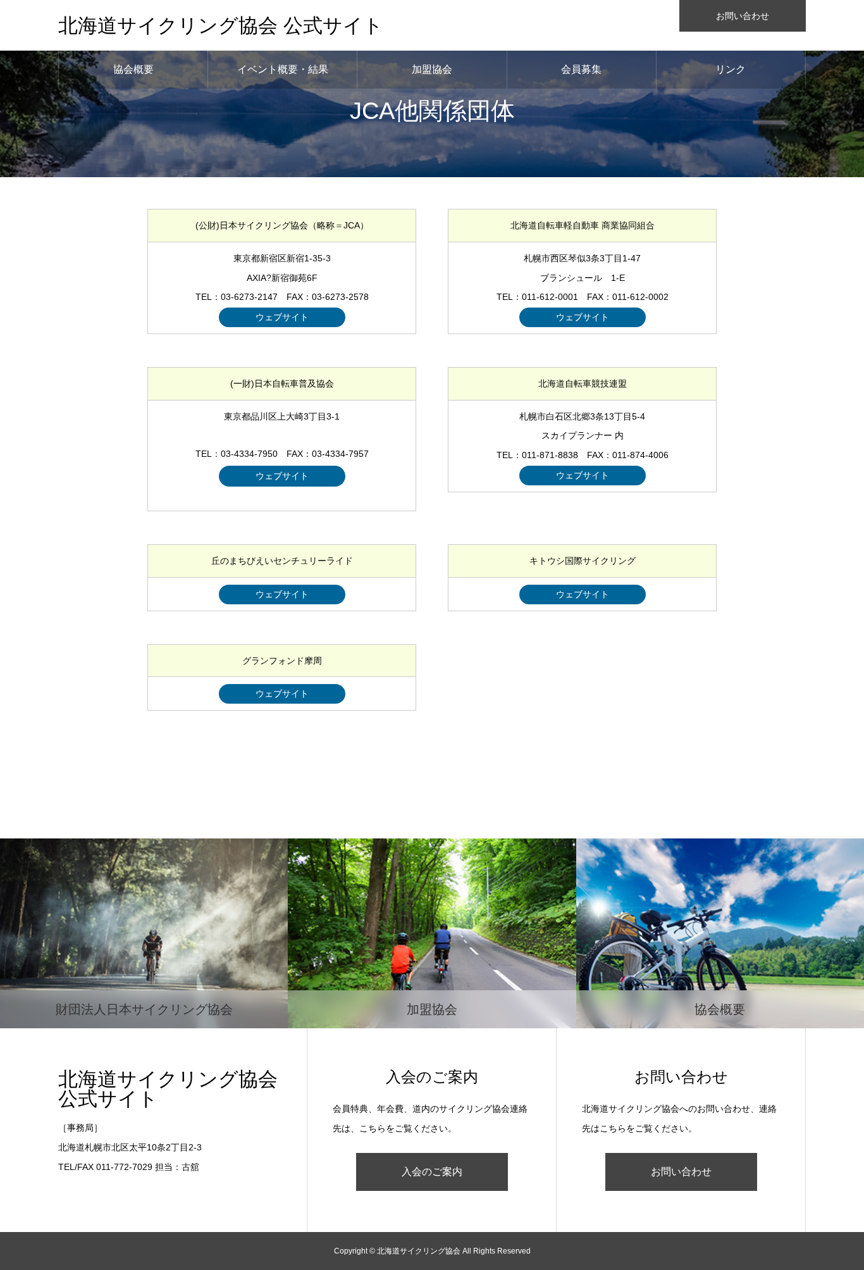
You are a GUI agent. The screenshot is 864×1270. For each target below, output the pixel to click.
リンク (730, 69)
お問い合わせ (742, 16)
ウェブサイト (282, 317)
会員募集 (581, 69)
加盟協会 (432, 69)
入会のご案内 (432, 1171)
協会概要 (133, 69)
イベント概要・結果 (282, 69)
